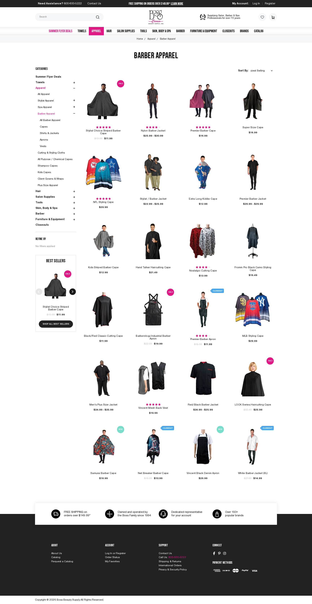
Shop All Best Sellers (56, 324)
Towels (82, 31)
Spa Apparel (45, 107)
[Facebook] (214, 553)
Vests (43, 146)
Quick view (56, 281)
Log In (256, 3)
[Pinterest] (219, 553)
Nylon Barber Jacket (153, 131)
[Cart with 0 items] (273, 17)
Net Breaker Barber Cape (153, 473)
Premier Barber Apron (203, 339)
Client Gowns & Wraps (51, 179)
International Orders (170, 565)
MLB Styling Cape (253, 336)
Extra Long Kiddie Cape (203, 199)
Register (270, 3)
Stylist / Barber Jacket (153, 199)
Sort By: (243, 71)
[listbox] (262, 70)
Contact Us (94, 3)
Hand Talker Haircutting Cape (153, 267)
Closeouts (228, 31)
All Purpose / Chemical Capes (55, 159)
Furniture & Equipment (203, 31)
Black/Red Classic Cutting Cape (103, 336)
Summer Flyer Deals (60, 31)
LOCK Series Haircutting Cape (253, 405)
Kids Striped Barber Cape (103, 267)
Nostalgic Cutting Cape (203, 271)
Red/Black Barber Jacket (203, 405)
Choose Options (153, 105)
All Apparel (44, 94)
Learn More (177, 4)
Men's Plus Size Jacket (103, 405)
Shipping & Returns (170, 561)
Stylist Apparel (46, 101)
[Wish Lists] (262, 17)
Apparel (96, 31)
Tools (143, 31)
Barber (180, 31)
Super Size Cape (252, 127)
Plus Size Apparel (48, 185)
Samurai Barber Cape (103, 473)
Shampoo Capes (47, 166)
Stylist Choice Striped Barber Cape (56, 308)
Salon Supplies (126, 31)
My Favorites (112, 561)
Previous (39, 291)
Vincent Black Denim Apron (203, 473)
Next (72, 291)
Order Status (112, 557)
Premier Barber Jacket (253, 199)
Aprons (44, 140)
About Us (56, 553)
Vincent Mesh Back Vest (153, 408)
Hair (109, 31)
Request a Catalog (62, 561)
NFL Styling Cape (103, 202)
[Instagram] (224, 553)
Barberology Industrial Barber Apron (153, 337)
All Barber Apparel (50, 120)
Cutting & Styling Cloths (51, 153)
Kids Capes (44, 172)
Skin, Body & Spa (161, 31)
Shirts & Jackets (49, 133)
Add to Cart (55, 290)
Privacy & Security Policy (173, 570)
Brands (244, 31)
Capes (43, 127)
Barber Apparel (46, 114)
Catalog (258, 31)
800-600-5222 (73, 3)
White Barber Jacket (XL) (253, 473)
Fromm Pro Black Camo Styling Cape (253, 268)
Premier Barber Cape (203, 131)
